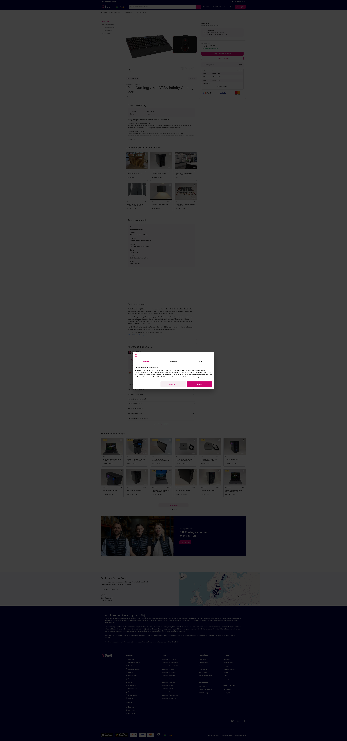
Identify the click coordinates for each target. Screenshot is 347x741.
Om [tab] (200, 361)
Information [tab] (173, 361)
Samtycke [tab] (146, 361)
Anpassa (172, 384)
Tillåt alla (199, 384)
